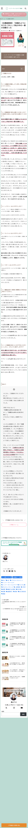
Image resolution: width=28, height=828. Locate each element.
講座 (4, 594)
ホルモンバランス (8, 587)
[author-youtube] (21, 707)
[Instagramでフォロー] (6, 571)
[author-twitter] (6, 707)
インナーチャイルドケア (10, 585)
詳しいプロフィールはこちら (14, 705)
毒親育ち (10, 591)
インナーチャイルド (8, 582)
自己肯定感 (22, 591)
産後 (16, 591)
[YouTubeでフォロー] (9, 571)
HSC (4, 580)
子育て (24, 587)
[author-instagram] (14, 707)
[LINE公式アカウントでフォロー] (12, 571)
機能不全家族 (11, 589)
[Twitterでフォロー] (4, 571)
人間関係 (17, 587)
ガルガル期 (22, 585)
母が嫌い (19, 589)
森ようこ (20, 30)
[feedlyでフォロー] (15, 571)
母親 (4, 591)
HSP (8, 580)
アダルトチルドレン (17, 580)
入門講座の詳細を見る (14, 825)
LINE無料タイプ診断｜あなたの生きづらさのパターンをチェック (15, 14)
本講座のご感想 (17, 577)
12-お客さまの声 (6, 577)
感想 (4, 589)
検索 (3, 711)
